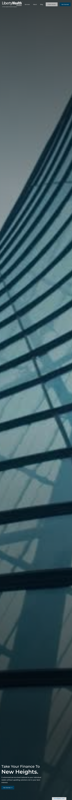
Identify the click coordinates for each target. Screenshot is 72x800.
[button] (27, 4)
